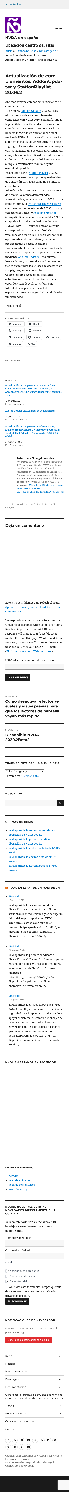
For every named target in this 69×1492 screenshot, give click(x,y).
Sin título (14, 896)
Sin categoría (47, 51)
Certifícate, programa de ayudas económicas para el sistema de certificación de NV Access (34, 1396)
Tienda (9, 1405)
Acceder (13, 1175)
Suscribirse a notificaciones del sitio (28, 1339)
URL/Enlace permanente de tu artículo (29, 660)
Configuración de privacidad (19, 1465)
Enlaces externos (16, 1413)
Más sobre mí (36, 485)
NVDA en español (22, 37)
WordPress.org (18, 1189)
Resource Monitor (44, 212)
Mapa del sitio (33, 1462)
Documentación (15, 1387)
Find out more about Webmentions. (29, 651)
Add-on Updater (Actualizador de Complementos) (30, 411)
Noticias (10, 1363)
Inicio (9, 51)
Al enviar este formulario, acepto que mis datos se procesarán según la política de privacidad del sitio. (33, 1291)
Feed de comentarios (22, 1184)
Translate (32, 775)
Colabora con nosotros (19, 1421)
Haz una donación (16, 1371)
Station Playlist (38, 172)
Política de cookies (14, 1462)
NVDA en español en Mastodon (34, 887)
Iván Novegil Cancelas (21, 504)
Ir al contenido (12, 4)
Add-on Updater (31, 110)
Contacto (11, 1429)
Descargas (12, 1379)
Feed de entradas (19, 1180)
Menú (58, 28)
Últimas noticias (26, 51)
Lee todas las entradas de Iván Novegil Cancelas (41, 492)
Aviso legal (47, 1462)
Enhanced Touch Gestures (44, 203)
